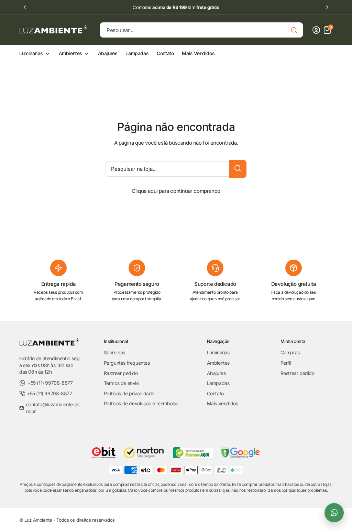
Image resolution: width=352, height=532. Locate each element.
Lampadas (136, 53)
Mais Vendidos (198, 53)
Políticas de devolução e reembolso (141, 403)
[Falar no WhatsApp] (334, 512)
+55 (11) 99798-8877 (50, 383)
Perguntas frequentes (127, 363)
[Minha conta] (316, 30)
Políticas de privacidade (129, 393)
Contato (165, 53)
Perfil (285, 363)
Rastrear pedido (121, 373)
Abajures (108, 53)
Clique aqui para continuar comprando (176, 191)
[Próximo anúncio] (327, 7)
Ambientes (71, 53)
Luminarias (31, 53)
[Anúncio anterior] (24, 7)
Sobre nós (114, 352)
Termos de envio (121, 383)
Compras (290, 352)
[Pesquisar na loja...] (237, 169)
